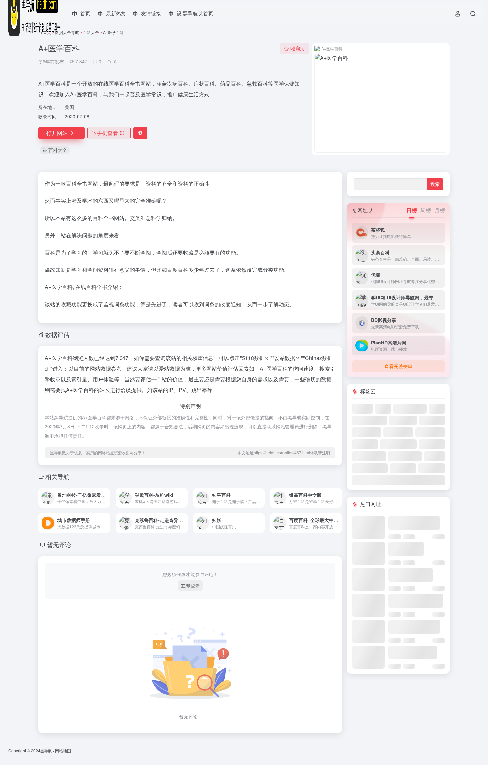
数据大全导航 (67, 32)
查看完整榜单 (398, 366)
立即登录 (190, 585)
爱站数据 (284, 358)
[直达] (106, 498)
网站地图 (63, 750)
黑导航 (46, 750)
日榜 (411, 210)
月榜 (439, 210)
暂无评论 (59, 544)
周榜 (425, 210)
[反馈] (140, 133)
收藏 (297, 48)
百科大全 (91, 32)
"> (105, 133)
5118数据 (253, 358)
